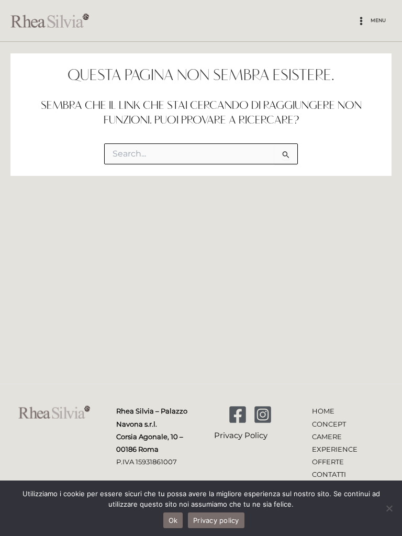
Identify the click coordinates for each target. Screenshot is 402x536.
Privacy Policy (240, 435)
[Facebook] (237, 414)
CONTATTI (329, 474)
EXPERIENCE (335, 449)
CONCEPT (329, 424)
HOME (323, 411)
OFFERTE (328, 462)
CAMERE (327, 437)
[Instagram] (262, 414)
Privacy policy (216, 520)
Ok (173, 520)
